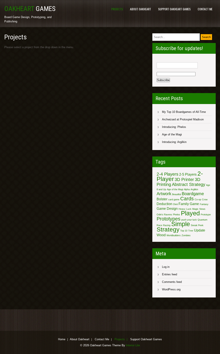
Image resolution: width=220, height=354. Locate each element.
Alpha (187, 189)
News (202, 209)
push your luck (189, 219)
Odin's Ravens (164, 214)
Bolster (162, 199)
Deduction (164, 204)
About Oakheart (140, 9)
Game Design (167, 208)
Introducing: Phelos (174, 127)
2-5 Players (188, 174)
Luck (188, 209)
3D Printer (184, 179)
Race (159, 225)
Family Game (189, 204)
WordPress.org (171, 289)
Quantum (202, 219)
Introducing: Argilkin (174, 142)
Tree (190, 230)
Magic (195, 209)
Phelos (176, 214)
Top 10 (183, 230)
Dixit (175, 204)
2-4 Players (167, 174)
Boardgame (193, 193)
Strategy (168, 229)
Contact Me (205, 9)
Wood (161, 235)
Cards (187, 198)
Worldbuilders (174, 235)
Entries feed (169, 274)
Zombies (186, 235)
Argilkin (194, 189)
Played (190, 213)
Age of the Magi (172, 134)
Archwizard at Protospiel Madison (183, 119)
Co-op (198, 199)
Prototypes (168, 219)
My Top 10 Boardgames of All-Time (184, 111)
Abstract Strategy (188, 184)
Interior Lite (133, 345)
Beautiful (176, 194)
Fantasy (204, 204)
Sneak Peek (197, 225)
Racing (166, 225)
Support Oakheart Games (174, 9)
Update (199, 230)
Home (61, 339)
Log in (166, 266)
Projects (117, 9)
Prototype (206, 214)
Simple (180, 223)
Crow (205, 199)
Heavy (182, 209)
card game (173, 199)
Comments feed (172, 282)
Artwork (164, 193)
